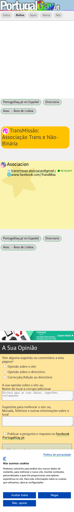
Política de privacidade (57, 454)
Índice (6, 15)
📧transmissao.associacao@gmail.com (34, 171)
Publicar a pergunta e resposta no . (35, 436)
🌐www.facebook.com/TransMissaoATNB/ (37, 175)
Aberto (46, 15)
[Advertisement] (37, 59)
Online (20, 15)
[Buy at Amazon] (37, 339)
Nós (58, 15)
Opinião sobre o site (21, 366)
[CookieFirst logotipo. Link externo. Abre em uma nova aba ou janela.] (4, 459)
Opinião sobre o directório (26, 372)
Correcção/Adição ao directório (29, 377)
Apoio (33, 15)
